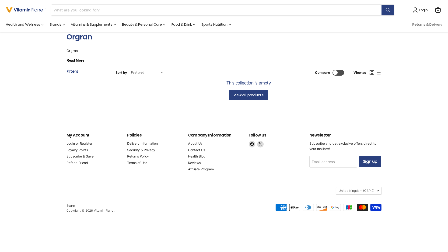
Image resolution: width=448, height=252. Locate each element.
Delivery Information (142, 143)
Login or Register (79, 143)
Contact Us (196, 150)
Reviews (194, 163)
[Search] (388, 10)
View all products (249, 95)
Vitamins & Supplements (92, 24)
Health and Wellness (23, 24)
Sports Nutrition (214, 24)
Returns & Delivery (427, 24)
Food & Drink (182, 24)
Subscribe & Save (80, 156)
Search (71, 205)
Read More (75, 60)
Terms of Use (137, 163)
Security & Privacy (141, 150)
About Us (195, 143)
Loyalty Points (77, 150)
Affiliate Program (201, 169)
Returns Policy (138, 156)
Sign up (370, 161)
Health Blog (197, 156)
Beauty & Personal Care (142, 24)
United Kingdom (356, 190)
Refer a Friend (77, 163)
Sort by (121, 72)
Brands (56, 24)
